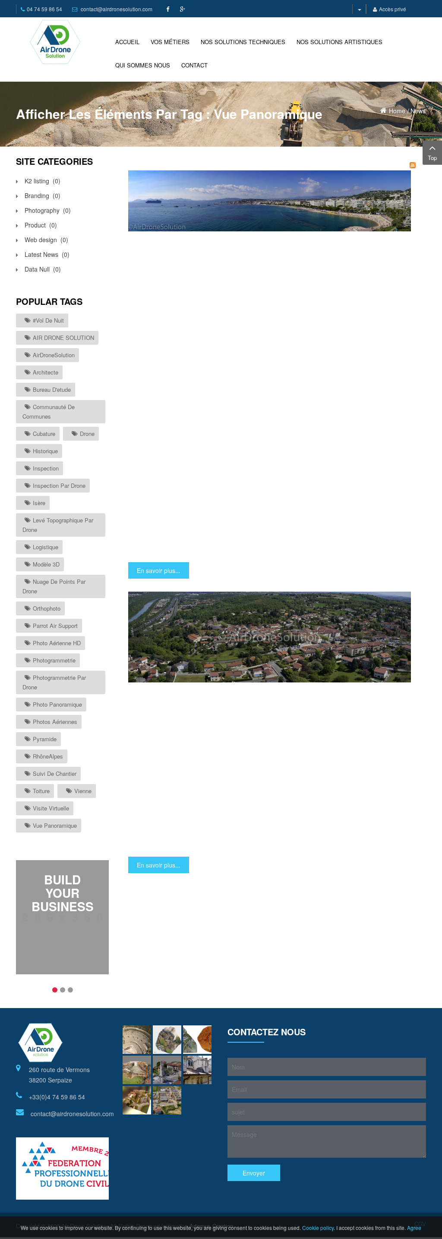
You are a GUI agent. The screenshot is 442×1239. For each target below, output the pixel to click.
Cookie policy (318, 1227)
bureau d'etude (52, 389)
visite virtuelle (51, 808)
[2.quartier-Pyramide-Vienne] (167, 1070)
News (418, 110)
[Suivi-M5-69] (167, 1100)
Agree (414, 1227)
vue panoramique (55, 825)
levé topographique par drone (57, 525)
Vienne (83, 791)
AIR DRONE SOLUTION (63, 337)
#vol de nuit (48, 320)
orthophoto (46, 608)
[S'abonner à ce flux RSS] (412, 165)
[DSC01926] (137, 1039)
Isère (39, 503)
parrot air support (55, 625)
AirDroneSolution (54, 355)
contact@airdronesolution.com (116, 9)
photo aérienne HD (57, 643)
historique (45, 451)
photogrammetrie (54, 660)
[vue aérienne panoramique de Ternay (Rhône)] (269, 636)
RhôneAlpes (48, 756)
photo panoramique (57, 704)
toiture (41, 791)
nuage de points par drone (53, 586)
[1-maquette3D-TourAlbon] (137, 1070)
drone (87, 433)
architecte (45, 372)
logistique (45, 547)
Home (397, 110)
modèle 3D (46, 564)
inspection (46, 468)
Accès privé (392, 9)
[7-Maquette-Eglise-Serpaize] (137, 1100)
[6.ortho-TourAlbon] (167, 1039)
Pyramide (45, 739)
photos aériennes (55, 721)
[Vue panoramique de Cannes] (269, 200)
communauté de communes (48, 411)
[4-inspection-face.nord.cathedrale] (197, 1070)
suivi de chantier (54, 773)
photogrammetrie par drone (54, 682)
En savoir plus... (158, 570)
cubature (44, 433)
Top (432, 158)
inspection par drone (59, 485)
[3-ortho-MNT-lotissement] (197, 1039)
